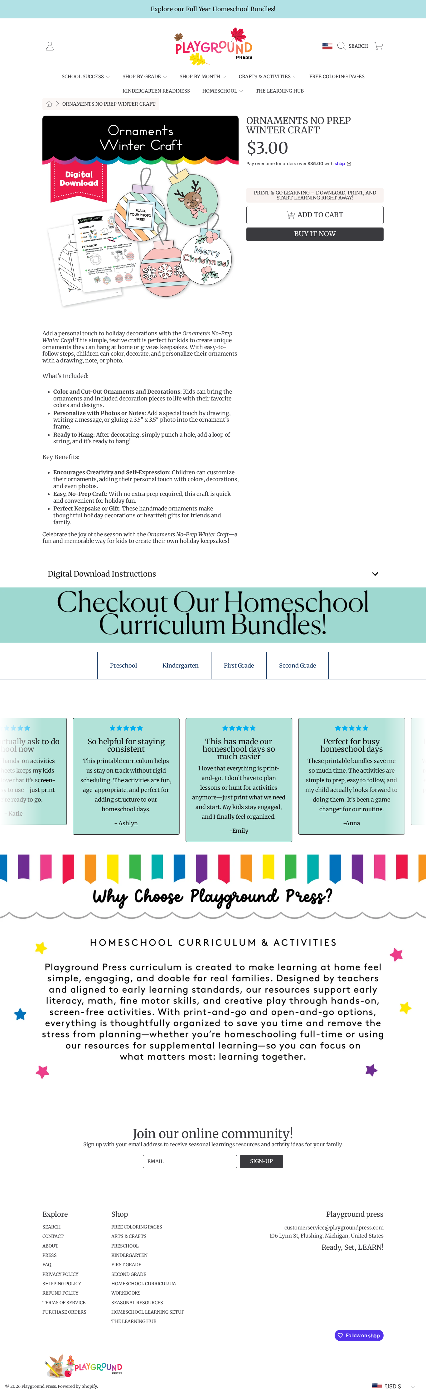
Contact (53, 1236)
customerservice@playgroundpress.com (334, 1227)
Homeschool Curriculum (143, 1283)
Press (49, 1255)
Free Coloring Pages (136, 1227)
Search (51, 1227)
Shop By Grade (142, 76)
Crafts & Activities (265, 76)
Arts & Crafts (129, 1236)
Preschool (125, 1246)
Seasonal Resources (137, 1302)
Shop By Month (200, 76)
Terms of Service (63, 1302)
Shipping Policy (61, 1283)
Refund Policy (60, 1293)
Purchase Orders (64, 1312)
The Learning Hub (134, 1321)
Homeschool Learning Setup (147, 1312)
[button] (354, 46)
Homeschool (220, 91)
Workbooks (126, 1293)
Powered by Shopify (77, 1386)
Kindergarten (129, 1255)
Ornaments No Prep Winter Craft (109, 104)
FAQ (46, 1264)
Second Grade (128, 1274)
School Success (83, 76)
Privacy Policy (60, 1274)
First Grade (126, 1264)
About (50, 1246)
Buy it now (315, 234)
